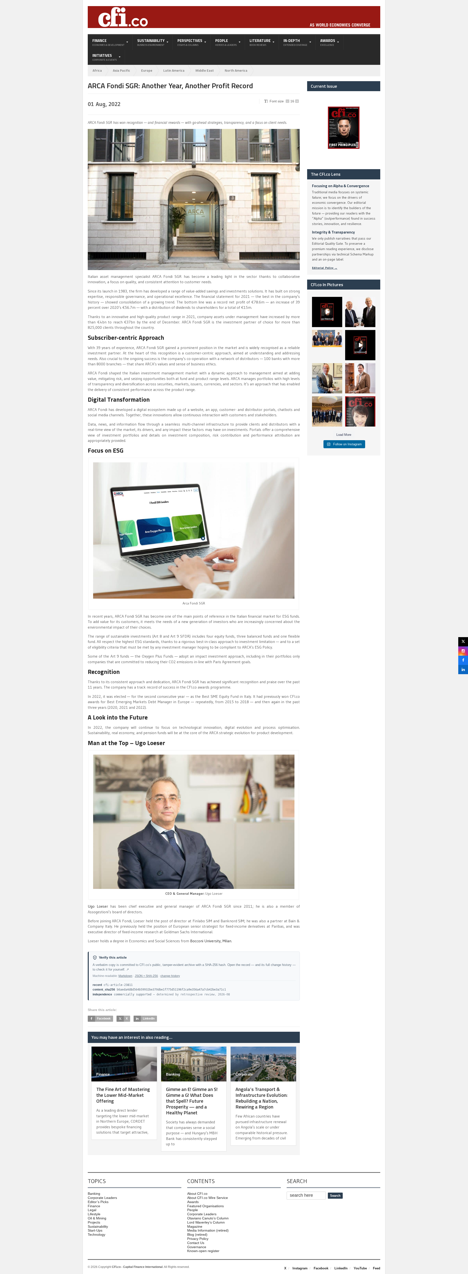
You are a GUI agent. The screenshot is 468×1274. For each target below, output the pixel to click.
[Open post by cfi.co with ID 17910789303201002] (327, 312)
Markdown (125, 975)
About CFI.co (197, 1194)
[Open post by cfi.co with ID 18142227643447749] (327, 378)
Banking (173, 1074)
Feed (376, 1268)
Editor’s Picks (98, 1202)
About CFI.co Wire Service (207, 1198)
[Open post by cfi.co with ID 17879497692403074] (360, 312)
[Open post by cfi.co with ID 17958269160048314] (360, 345)
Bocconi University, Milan (210, 940)
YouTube (360, 1268)
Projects (94, 1222)
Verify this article (113, 957)
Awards (193, 1202)
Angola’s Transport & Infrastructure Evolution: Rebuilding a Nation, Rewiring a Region (261, 1097)
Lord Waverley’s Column (206, 1222)
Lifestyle (94, 1214)
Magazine (194, 1226)
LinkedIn (341, 1268)
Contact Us (195, 1243)
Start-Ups (95, 1230)
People (192, 1210)
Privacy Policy (197, 1239)
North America (236, 70)
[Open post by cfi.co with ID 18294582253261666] (327, 411)
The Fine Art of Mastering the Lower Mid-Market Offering (123, 1095)
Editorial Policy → (324, 268)
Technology (96, 1234)
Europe (146, 70)
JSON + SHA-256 (146, 975)
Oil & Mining (97, 1218)
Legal (92, 1210)
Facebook (321, 1268)
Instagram (300, 1268)
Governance (196, 1247)
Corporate (244, 1074)
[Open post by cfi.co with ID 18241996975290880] (360, 411)
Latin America (174, 70)
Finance (103, 1074)
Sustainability (98, 1226)
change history (170, 975)
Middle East (204, 70)
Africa (97, 70)
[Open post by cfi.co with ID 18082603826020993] (360, 378)
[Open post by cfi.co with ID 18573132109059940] (327, 345)
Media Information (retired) (208, 1230)
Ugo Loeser (98, 906)
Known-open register (203, 1251)
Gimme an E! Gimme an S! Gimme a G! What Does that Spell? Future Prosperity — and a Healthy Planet (192, 1100)
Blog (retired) (197, 1234)
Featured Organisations (205, 1206)
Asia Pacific (121, 70)
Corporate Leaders (102, 1198)
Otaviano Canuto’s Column (208, 1218)
